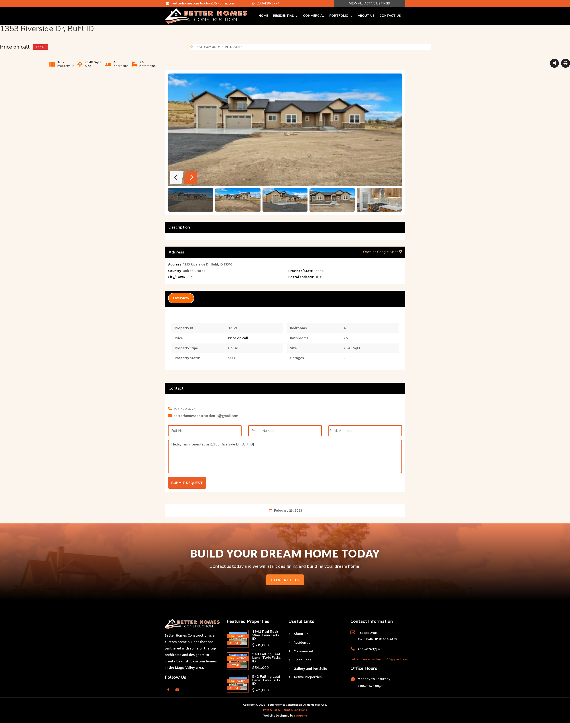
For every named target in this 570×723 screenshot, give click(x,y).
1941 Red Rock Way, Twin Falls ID (265, 635)
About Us (366, 16)
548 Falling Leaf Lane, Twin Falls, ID (266, 658)
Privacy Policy (271, 709)
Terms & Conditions (294, 709)
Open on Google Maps (381, 251)
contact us (285, 580)
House (233, 348)
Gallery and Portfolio (310, 669)
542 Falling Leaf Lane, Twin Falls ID (266, 680)
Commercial (313, 16)
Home (263, 16)
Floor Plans (302, 660)
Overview (181, 298)
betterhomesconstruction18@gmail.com (378, 659)
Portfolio (338, 16)
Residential (283, 16)
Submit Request (187, 482)
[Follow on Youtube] (177, 689)
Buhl (190, 277)
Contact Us (390, 16)
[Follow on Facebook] (168, 689)
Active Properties (308, 677)
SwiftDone (300, 715)
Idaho (319, 271)
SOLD (232, 358)
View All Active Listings (369, 3)
